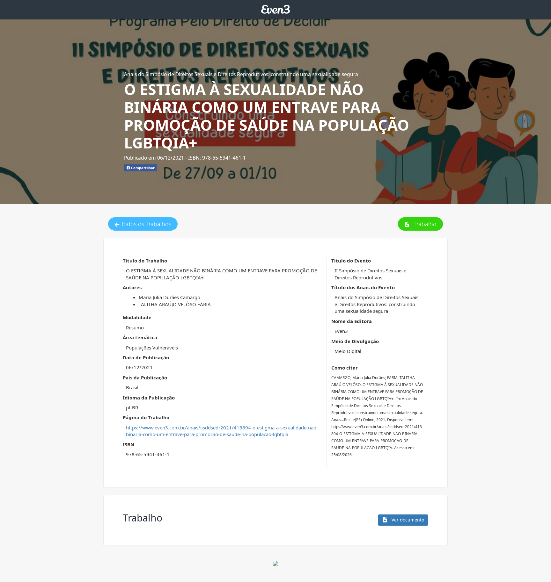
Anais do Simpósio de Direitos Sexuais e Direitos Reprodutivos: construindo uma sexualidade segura (241, 74)
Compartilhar (142, 167)
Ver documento (407, 520)
